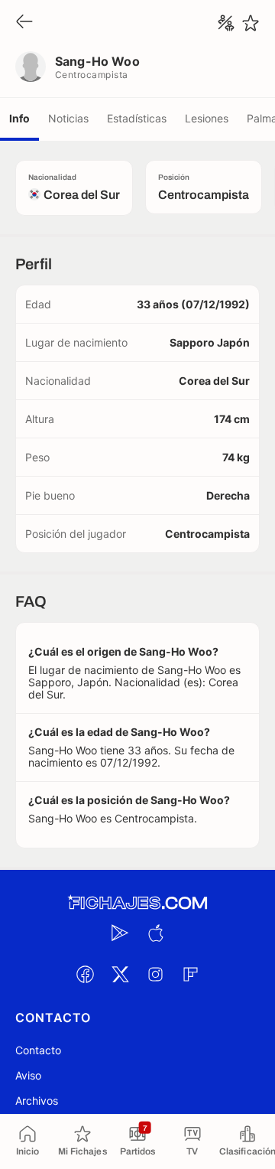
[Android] (119, 932)
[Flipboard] (190, 973)
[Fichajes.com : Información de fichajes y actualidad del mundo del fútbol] (137, 903)
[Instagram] (155, 973)
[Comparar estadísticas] (226, 23)
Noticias (68, 118)
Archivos (36, 1100)
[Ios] (155, 932)
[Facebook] (84, 973)
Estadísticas (137, 118)
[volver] (24, 22)
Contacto (38, 1050)
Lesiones (206, 118)
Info (19, 118)
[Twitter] (119, 973)
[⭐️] (250, 23)
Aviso (28, 1075)
